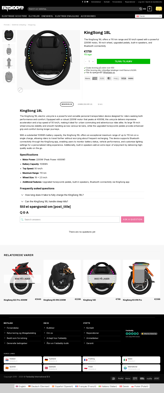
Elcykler (34, 16)
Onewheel (47, 16)
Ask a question (132, 219)
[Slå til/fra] (22, 195)
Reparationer (130, 2)
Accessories (88, 16)
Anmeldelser (96, 2)
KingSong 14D (89, 300)
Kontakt (107, 2)
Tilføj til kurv (123, 61)
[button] (148, 16)
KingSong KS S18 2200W (55, 300)
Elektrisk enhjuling (67, 16)
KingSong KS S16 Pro (132, 300)
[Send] (140, 9)
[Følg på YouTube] (87, 2)
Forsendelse (117, 2)
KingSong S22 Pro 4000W (15, 300)
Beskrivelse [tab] (67, 104)
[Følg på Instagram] (85, 2)
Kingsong (31, 25)
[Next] (75, 61)
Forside (7, 25)
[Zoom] (20, 90)
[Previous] (21, 61)
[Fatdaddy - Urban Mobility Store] (13, 9)
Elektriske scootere (14, 16)
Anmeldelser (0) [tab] (85, 104)
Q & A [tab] (100, 104)
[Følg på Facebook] (82, 2)
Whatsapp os (109, 72)
